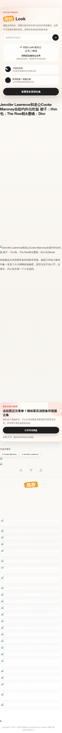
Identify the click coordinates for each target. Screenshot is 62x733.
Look (15, 18)
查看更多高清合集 (31, 91)
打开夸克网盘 (31, 430)
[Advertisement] (31, 150)
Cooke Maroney (10, 454)
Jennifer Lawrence (31, 454)
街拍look (25, 727)
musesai (43, 727)
